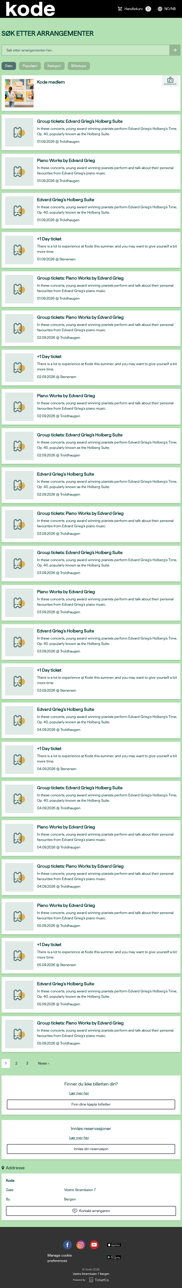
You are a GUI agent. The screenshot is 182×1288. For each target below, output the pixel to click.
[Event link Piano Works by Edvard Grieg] (18, 171)
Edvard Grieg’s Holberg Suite (65, 199)
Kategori (54, 66)
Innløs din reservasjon (91, 1149)
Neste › (43, 1063)
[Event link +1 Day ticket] (18, 250)
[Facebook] (67, 1244)
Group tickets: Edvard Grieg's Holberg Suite (80, 121)
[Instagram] (80, 1244)
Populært (30, 66)
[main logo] (30, 9)
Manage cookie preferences (59, 1258)
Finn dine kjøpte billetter (91, 1104)
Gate (10, 1190)
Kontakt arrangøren (94, 1211)
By (8, 1199)
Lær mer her (79, 1093)
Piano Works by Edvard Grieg (66, 160)
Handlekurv (137, 9)
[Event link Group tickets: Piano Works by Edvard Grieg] (18, 289)
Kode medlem (51, 82)
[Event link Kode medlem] (18, 93)
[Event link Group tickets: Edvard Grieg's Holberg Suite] (18, 132)
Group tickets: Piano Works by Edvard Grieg (80, 278)
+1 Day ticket (49, 238)
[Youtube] (94, 1244)
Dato (8, 66)
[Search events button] (174, 50)
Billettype (78, 66)
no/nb (170, 9)
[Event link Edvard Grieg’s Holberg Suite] (18, 211)
